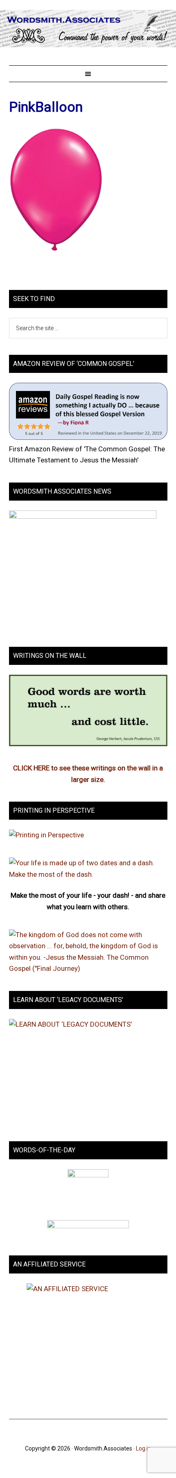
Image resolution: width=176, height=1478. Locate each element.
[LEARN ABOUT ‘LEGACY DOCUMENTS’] (88, 1072)
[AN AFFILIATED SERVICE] (88, 1342)
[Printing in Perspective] (46, 835)
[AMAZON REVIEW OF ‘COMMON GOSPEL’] (88, 437)
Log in (143, 1448)
